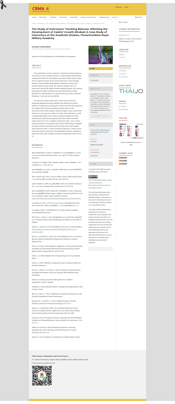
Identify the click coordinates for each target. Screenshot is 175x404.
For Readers (122, 71)
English (121, 54)
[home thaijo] (131, 93)
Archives (63, 17)
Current (53, 17)
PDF (93, 68)
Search (139, 17)
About (115, 17)
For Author (123, 106)
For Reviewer (123, 109)
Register (42, 17)
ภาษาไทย (122, 57)
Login (126, 7)
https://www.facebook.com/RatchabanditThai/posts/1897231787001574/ (56, 198)
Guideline (74, 17)
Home (34, 17)
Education (94, 155)
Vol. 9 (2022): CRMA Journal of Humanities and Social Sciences (68, 23)
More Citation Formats (99, 116)
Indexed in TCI (124, 35)
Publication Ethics (88, 17)
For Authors (122, 74)
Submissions (104, 17)
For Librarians (123, 77)
